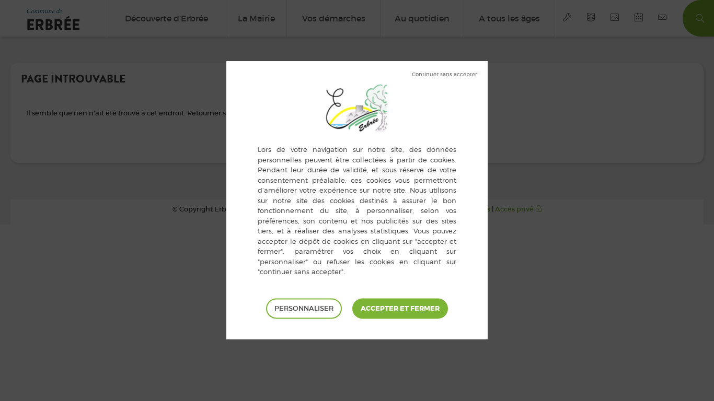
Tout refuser (444, 75)
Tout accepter (400, 308)
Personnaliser (303, 308)
